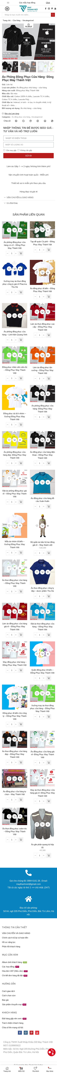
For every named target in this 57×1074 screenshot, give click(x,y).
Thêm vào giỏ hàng (42, 525)
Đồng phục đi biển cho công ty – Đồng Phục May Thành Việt (15, 716)
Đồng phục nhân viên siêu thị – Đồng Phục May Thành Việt (14, 370)
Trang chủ (6, 20)
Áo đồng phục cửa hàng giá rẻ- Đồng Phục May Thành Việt (42, 754)
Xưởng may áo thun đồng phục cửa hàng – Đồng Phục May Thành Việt (42, 708)
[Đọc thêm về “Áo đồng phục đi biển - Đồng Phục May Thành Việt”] (48, 296)
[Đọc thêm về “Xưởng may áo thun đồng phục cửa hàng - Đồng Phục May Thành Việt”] (48, 716)
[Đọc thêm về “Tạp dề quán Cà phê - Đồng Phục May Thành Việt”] (48, 249)
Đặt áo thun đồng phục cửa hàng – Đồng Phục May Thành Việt (42, 627)
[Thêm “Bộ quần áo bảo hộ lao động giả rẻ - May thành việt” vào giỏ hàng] (48, 553)
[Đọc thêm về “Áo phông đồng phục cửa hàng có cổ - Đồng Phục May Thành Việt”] (20, 253)
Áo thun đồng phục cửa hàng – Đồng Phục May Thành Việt (14, 583)
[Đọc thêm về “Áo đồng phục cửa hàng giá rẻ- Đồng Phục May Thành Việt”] (48, 762)
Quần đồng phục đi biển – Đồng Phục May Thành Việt (42, 671)
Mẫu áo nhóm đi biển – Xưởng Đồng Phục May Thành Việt (14, 544)
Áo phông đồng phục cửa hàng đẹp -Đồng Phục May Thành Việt (14, 455)
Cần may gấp (11, 150)
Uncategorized (28, 20)
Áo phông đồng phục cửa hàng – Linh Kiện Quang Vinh (14, 333)
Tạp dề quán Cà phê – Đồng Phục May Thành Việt (42, 243)
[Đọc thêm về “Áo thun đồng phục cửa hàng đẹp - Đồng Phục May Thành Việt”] (20, 762)
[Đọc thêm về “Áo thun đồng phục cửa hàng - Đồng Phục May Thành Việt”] (20, 591)
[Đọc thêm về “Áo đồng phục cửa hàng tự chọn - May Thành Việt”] (20, 799)
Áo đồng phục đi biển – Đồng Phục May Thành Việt (42, 289)
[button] (5, 42)
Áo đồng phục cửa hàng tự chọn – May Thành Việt (14, 792)
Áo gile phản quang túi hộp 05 (42, 845)
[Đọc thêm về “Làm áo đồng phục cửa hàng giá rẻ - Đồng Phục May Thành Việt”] (20, 634)
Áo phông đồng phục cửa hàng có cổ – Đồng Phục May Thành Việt (14, 245)
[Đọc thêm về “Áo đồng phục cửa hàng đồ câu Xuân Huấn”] (48, 506)
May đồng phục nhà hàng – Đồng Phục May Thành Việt (15, 663)
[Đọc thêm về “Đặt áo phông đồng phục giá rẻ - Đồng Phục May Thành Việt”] (20, 501)
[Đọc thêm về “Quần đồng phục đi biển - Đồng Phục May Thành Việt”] (48, 678)
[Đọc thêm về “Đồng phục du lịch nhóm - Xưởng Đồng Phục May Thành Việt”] (20, 424)
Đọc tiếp (14, 230)
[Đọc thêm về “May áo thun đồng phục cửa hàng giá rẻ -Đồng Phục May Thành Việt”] (48, 801)
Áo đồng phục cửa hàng (21, 117)
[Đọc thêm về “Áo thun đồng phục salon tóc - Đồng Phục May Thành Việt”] (20, 839)
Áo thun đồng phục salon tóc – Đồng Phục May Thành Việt (14, 831)
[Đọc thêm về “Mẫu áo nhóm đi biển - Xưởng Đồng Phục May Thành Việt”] (20, 552)
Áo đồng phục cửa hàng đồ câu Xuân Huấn (42, 499)
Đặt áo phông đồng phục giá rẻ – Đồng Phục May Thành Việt (15, 494)
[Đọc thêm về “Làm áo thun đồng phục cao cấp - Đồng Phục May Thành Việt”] (48, 335)
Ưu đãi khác (12, 203)
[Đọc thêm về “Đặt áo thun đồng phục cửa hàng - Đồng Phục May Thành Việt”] (48, 634)
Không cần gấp (26, 150)
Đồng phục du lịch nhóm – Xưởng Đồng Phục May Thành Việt (14, 416)
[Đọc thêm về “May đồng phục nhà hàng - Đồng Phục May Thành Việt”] (20, 670)
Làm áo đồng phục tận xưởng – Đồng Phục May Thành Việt (42, 370)
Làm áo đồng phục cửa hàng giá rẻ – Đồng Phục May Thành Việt (14, 626)
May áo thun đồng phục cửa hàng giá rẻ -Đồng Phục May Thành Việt (42, 793)
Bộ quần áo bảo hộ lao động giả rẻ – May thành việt (42, 543)
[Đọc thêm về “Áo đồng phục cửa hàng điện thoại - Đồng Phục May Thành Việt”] (48, 463)
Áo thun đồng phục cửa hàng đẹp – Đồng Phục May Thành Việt (14, 754)
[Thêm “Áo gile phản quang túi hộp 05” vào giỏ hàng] (48, 855)
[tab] (28, 197)
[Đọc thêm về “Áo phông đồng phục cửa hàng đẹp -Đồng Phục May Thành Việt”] (20, 463)
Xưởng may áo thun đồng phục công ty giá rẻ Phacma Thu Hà (15, 284)
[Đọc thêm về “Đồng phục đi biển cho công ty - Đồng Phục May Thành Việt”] (20, 724)
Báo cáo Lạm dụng (12, 114)
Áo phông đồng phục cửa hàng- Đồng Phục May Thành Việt (42, 409)
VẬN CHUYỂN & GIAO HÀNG (20, 197)
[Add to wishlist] (9, 230)
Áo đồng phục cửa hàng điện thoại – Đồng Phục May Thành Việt (42, 455)
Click (51, 3)
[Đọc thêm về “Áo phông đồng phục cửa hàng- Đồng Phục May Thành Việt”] (48, 416)
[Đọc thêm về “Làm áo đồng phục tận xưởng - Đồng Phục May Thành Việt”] (48, 378)
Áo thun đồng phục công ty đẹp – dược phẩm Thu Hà (42, 589)
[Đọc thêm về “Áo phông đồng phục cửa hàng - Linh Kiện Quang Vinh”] (20, 339)
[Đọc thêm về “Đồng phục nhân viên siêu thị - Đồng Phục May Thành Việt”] (20, 378)
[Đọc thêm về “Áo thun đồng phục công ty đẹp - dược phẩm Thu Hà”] (48, 596)
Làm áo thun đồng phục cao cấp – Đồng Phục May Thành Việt (42, 327)
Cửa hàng (16, 20)
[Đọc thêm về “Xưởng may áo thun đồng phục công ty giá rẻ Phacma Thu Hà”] (20, 292)
